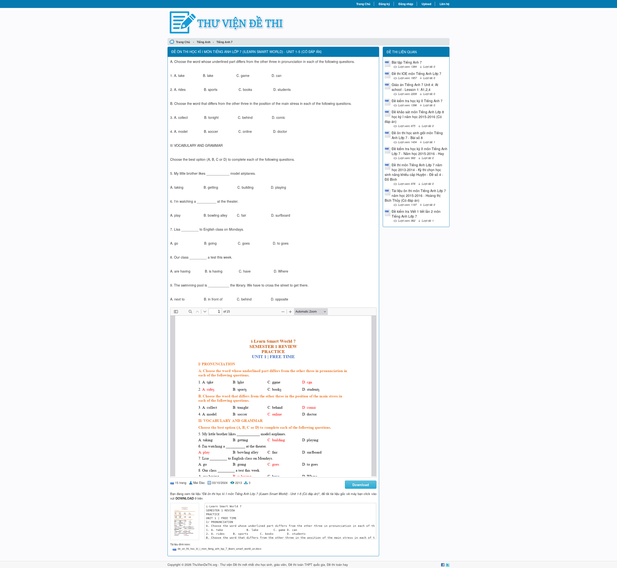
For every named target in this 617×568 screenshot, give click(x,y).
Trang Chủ (363, 4)
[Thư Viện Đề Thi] (238, 22)
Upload (426, 4)
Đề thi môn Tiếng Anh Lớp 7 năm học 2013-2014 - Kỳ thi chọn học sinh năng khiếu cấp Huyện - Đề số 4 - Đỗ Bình (414, 172)
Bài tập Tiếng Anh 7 (407, 62)
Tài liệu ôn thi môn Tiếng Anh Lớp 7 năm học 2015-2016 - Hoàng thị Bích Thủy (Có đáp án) (415, 195)
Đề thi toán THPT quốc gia (306, 564)
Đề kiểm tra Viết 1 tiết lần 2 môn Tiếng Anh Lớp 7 (416, 214)
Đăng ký (384, 4)
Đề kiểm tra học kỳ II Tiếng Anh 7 (417, 100)
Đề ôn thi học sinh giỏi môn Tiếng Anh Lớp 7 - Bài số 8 (417, 135)
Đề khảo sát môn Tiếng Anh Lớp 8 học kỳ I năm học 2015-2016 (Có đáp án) (414, 116)
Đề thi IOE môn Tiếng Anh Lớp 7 (416, 73)
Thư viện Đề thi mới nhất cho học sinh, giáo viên (253, 564)
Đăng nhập (405, 4)
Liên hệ (444, 4)
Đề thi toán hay (337, 564)
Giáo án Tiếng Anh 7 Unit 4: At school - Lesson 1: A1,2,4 (415, 87)
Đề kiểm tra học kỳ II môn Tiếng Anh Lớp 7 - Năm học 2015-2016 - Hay (419, 151)
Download (360, 484)
